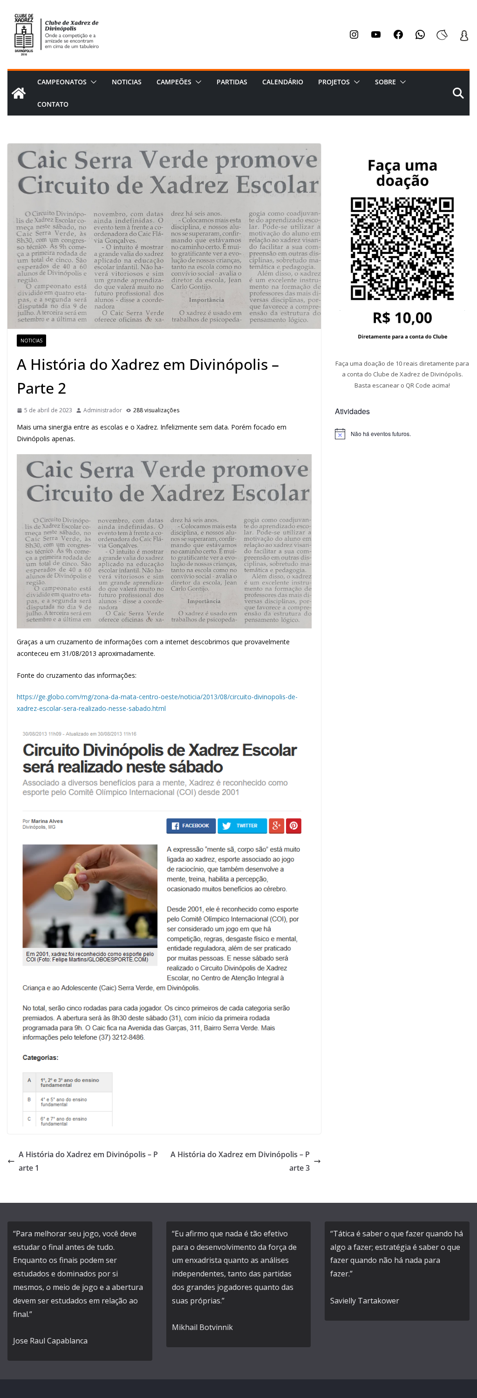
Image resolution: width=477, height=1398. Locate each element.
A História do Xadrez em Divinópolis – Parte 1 (88, 1161)
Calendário (282, 81)
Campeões (174, 81)
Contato (52, 104)
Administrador (102, 410)
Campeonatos (62, 81)
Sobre (385, 81)
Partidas (232, 81)
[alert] (402, 433)
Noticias (127, 81)
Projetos (334, 81)
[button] (92, 82)
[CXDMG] (18, 93)
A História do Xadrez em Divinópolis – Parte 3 (240, 1161)
